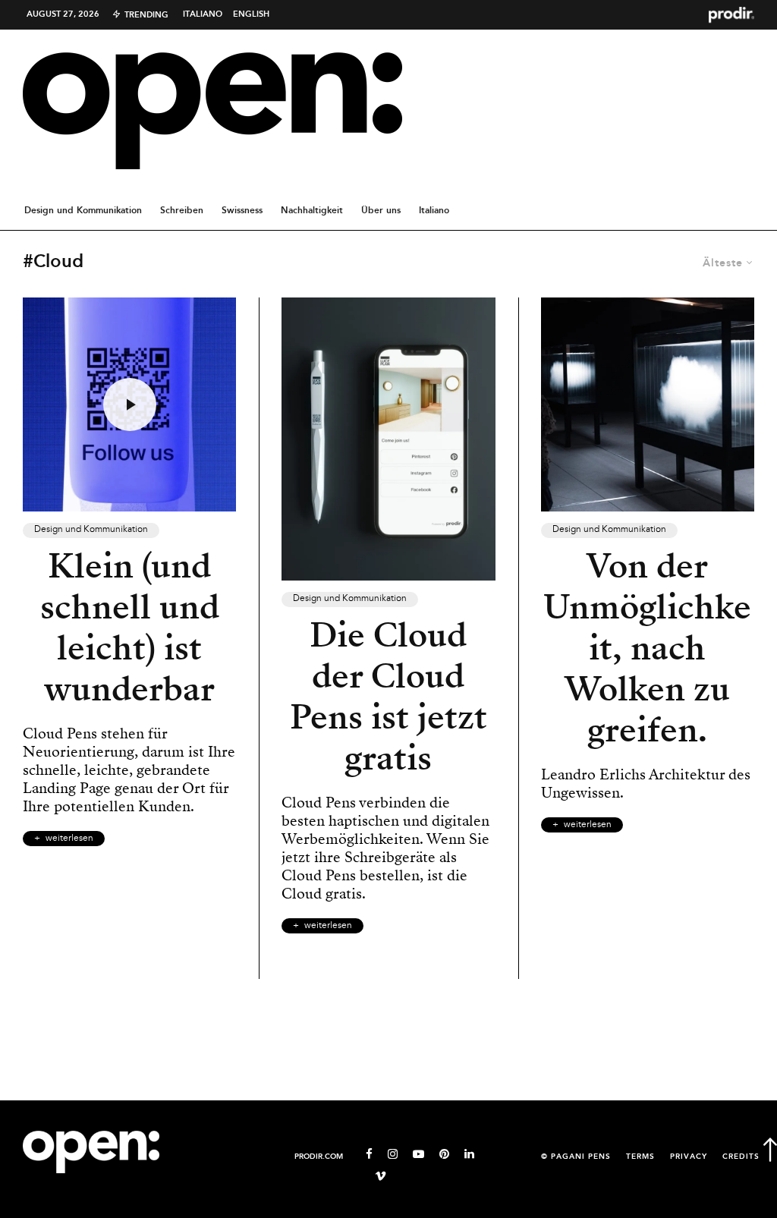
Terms (640, 1157)
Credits (741, 1157)
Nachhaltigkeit (312, 211)
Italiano (202, 14)
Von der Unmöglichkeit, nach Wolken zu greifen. (647, 648)
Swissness (242, 211)
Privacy (688, 1157)
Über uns (381, 211)
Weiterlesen (69, 838)
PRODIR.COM (318, 1157)
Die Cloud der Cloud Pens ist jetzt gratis (388, 697)
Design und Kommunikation (83, 211)
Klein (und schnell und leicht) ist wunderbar (129, 628)
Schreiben (181, 211)
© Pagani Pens (576, 1157)
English (251, 14)
